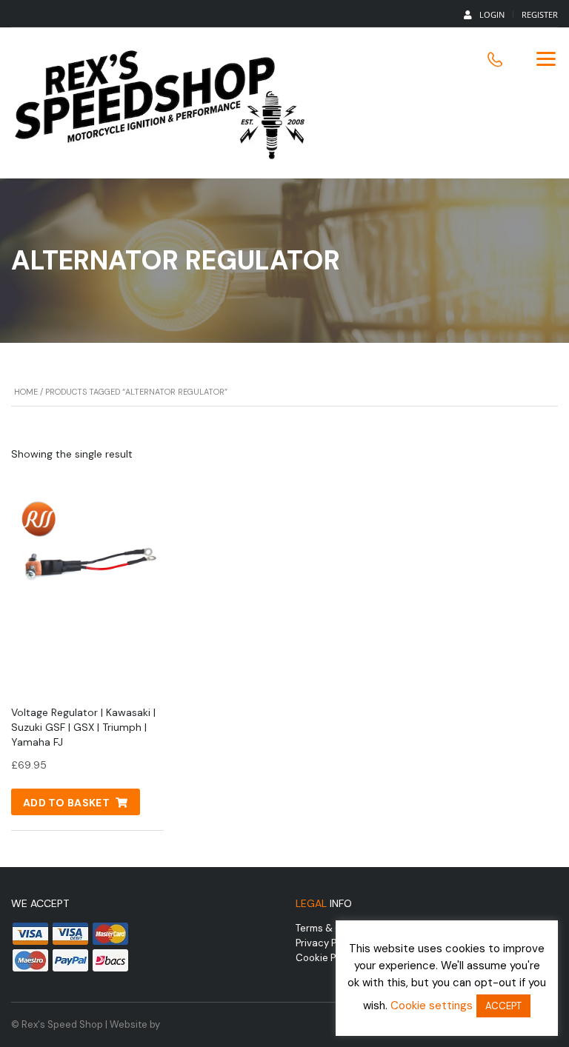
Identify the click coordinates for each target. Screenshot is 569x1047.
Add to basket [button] (66, 802)
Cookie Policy (326, 957)
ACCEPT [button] (503, 1006)
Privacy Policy (327, 943)
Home (26, 392)
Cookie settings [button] (431, 1005)
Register (540, 14)
